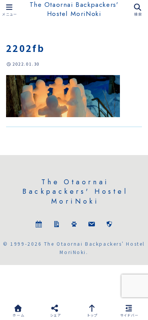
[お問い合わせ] (91, 225)
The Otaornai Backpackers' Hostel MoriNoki (74, 9)
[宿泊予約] (39, 225)
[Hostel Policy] (109, 225)
